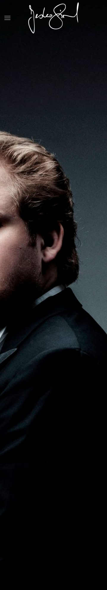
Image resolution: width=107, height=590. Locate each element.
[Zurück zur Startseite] (53, 17)
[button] (7, 17)
